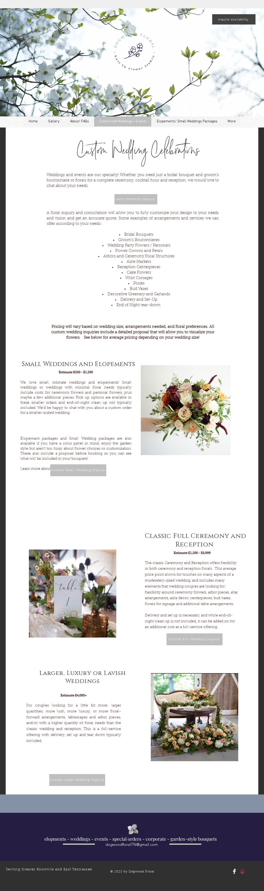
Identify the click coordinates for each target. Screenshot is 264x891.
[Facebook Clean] (234, 871)
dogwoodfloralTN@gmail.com (131, 844)
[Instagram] (242, 871)
